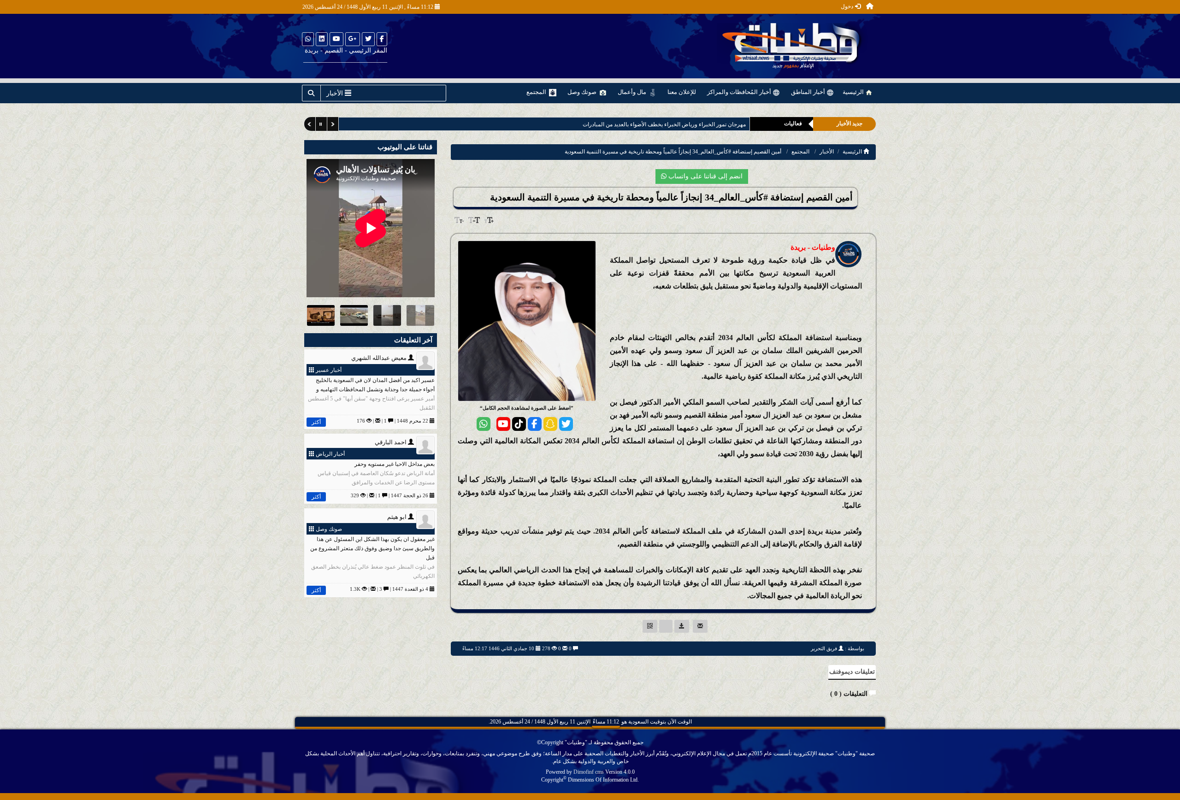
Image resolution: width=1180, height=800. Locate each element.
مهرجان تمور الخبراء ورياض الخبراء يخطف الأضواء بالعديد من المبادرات (652, 124)
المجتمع (537, 91)
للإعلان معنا (681, 91)
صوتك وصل (582, 91)
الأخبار (827, 151)
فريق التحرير (824, 648)
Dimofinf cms (588, 772)
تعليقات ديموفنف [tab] (852, 671)
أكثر (316, 422)
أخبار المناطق (808, 91)
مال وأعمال (633, 91)
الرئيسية (854, 91)
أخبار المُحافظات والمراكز (740, 91)
